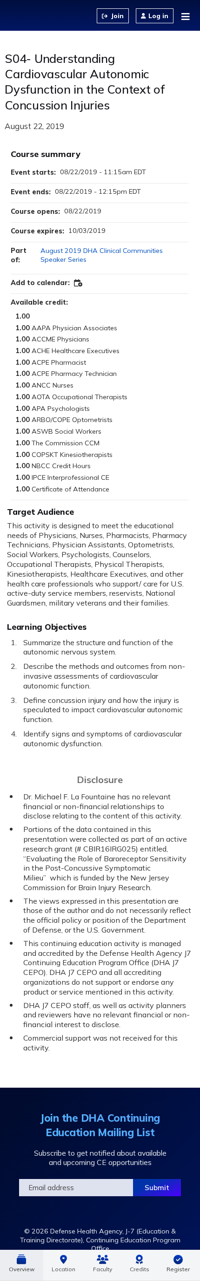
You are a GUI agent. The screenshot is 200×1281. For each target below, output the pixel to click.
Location (63, 1269)
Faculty (102, 1269)
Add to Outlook (78, 283)
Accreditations (139, 1265)
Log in (158, 16)
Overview (21, 1269)
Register (178, 1269)
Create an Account (113, 15)
